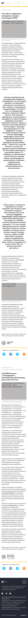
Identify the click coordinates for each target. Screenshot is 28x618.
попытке (4, 531)
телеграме (23, 334)
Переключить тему (25, 3)
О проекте (23, 615)
